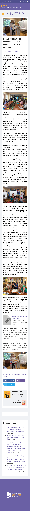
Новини (16, 51)
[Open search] (21, 1)
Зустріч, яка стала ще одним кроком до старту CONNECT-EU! (16, 438)
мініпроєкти (16, 374)
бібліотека (6, 374)
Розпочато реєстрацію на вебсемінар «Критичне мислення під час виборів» (15, 429)
